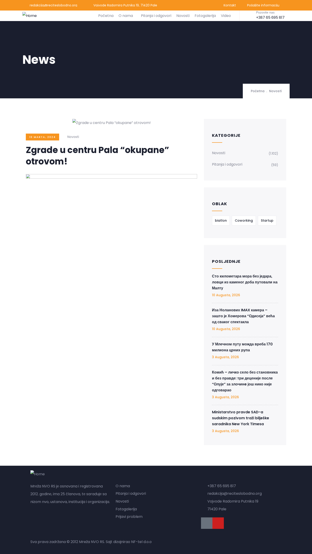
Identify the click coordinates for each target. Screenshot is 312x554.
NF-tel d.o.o (141, 541)
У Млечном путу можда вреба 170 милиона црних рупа (242, 347)
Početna (106, 15)
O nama (126, 15)
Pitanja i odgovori (156, 15)
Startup (267, 220)
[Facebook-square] (206, 523)
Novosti (183, 15)
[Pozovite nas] (249, 15)
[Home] (29, 16)
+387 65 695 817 (270, 17)
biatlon (221, 220)
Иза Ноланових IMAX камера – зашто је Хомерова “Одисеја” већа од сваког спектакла (243, 316)
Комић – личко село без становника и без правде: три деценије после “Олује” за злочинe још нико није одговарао (245, 381)
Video (226, 15)
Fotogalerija (205, 15)
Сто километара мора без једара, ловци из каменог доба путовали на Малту (245, 282)
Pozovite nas (265, 12)
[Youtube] (218, 523)
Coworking (244, 220)
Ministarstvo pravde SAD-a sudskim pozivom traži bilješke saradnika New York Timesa (240, 418)
